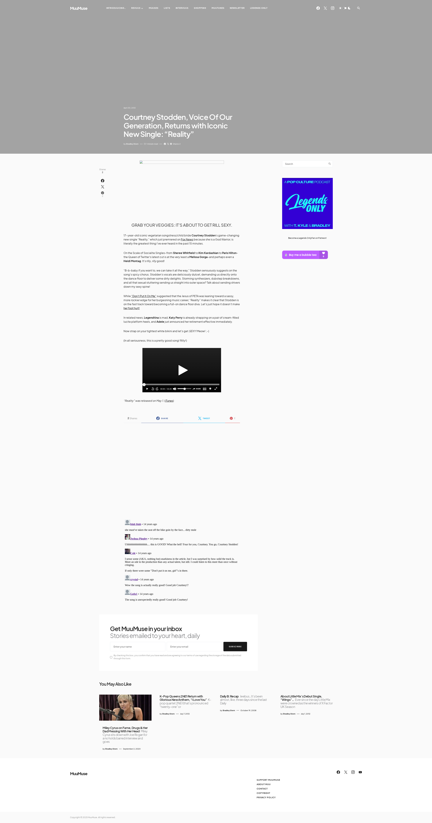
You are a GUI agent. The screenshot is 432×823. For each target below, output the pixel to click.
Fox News (187, 239)
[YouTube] (360, 772)
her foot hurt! (132, 308)
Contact (262, 788)
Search (330, 164)
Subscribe (235, 646)
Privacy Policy (266, 797)
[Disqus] (182, 469)
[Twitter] (325, 8)
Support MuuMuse (268, 780)
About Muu (264, 784)
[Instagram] (332, 8)
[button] (345, 8)
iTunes (169, 400)
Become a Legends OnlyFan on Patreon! (307, 238)
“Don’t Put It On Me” (143, 296)
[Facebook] (318, 8)
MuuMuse (78, 8)
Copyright (263, 793)
